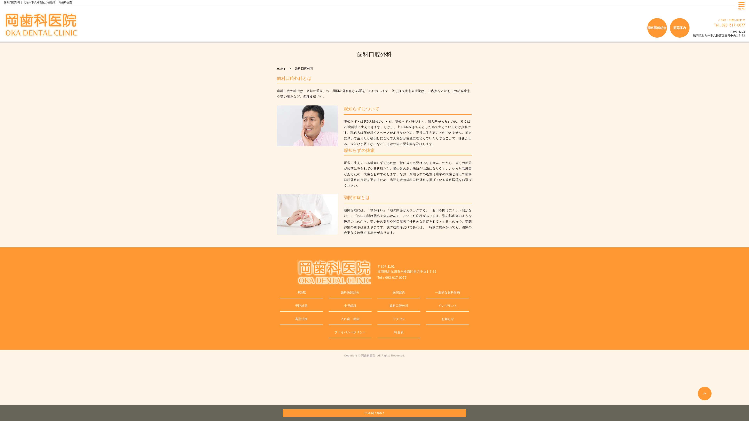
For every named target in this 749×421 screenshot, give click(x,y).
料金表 (399, 332)
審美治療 (301, 319)
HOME (281, 68)
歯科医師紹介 (350, 292)
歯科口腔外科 (399, 305)
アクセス (399, 319)
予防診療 (301, 305)
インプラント (447, 305)
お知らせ (447, 319)
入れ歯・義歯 (350, 319)
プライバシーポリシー (350, 332)
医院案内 (399, 292)
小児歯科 (350, 305)
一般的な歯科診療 (447, 292)
